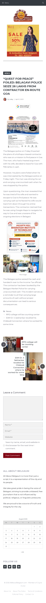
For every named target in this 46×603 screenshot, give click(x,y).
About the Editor (19, 591)
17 (6, 538)
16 (40, 534)
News (7, 73)
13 (23, 534)
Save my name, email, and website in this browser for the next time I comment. (23, 445)
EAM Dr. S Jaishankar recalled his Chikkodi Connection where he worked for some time (22, 321)
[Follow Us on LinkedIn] (19, 566)
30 (40, 542)
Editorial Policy (17, 594)
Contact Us (29, 594)
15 (34, 534)
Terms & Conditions (35, 591)
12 (17, 534)
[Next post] (42, 366)
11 (11, 534)
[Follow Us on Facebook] (5, 566)
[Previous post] (4, 344)
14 (28, 534)
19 (17, 538)
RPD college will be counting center (23, 314)
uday (11, 99)
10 (6, 534)
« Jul (22, 552)
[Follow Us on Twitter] (9, 566)
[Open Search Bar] (43, 3)
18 (11, 538)
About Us (7, 591)
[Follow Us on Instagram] (14, 566)
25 (12, 542)
